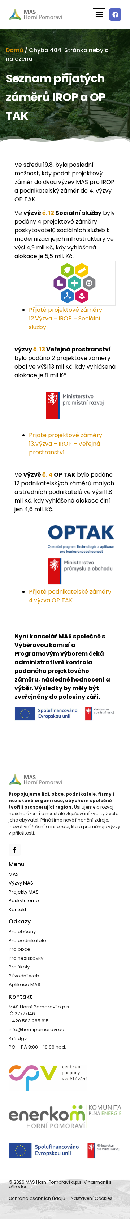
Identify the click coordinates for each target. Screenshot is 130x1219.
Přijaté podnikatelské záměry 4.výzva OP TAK (70, 596)
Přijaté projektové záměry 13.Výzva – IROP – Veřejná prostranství (65, 443)
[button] (99, 14)
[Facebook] (115, 14)
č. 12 (48, 213)
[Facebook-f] (15, 850)
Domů (14, 50)
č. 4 (47, 475)
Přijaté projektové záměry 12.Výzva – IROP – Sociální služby (65, 318)
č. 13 (39, 349)
